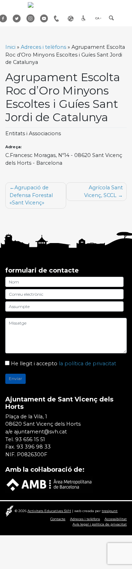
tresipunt (110, 511)
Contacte (57, 519)
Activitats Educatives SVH (49, 511)
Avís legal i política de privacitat (100, 524)
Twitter (17, 18)
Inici (10, 47)
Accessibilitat (85, 18)
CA (97, 18)
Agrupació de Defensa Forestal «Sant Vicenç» (31, 195)
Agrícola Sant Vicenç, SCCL (103, 191)
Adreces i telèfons (43, 47)
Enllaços (72, 18)
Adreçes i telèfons (58, 18)
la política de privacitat (87, 363)
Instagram (30, 18)
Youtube (44, 18)
